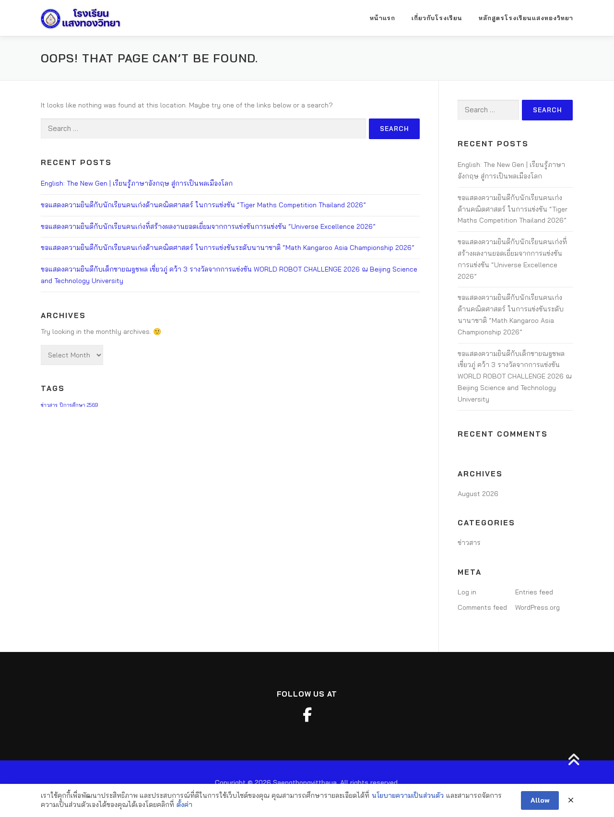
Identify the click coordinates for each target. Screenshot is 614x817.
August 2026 (478, 493)
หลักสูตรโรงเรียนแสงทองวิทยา (526, 18)
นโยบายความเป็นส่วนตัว (408, 795)
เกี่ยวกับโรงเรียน (437, 18)
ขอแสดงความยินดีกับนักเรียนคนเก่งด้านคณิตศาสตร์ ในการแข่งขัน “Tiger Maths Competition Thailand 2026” (203, 205)
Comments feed (482, 607)
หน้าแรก (382, 18)
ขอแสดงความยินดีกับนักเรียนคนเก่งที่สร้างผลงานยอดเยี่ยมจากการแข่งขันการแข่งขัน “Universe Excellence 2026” (208, 226)
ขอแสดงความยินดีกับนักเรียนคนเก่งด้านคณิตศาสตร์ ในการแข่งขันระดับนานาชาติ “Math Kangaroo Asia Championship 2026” (227, 247)
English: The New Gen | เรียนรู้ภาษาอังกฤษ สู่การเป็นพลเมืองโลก (137, 183)
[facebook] (307, 715)
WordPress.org (537, 607)
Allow (540, 800)
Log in (467, 592)
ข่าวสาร (49, 405)
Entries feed (534, 592)
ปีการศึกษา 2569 (78, 405)
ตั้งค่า (184, 804)
